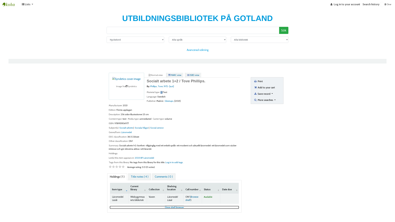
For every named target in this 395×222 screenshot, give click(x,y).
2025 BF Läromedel (144, 157)
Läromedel (126, 132)
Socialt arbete (126, 127)
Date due (227, 189)
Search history (371, 4)
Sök (283, 30)
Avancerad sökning (197, 49)
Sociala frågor (141, 127)
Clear (388, 4)
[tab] (139, 176)
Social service (157, 127)
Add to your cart (266, 87)
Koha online (10, 4)
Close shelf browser (184, 207)
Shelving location (172, 188)
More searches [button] (265, 99)
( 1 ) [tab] (117, 176)
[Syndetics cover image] (126, 78)
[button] (27, 4)
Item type (117, 189)
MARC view (175, 75)
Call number (191, 189)
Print (260, 81)
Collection (154, 189)
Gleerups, (169, 101)
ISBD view (194, 75)
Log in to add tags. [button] (174, 162)
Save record (264, 93)
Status (207, 189)
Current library (134, 188)
